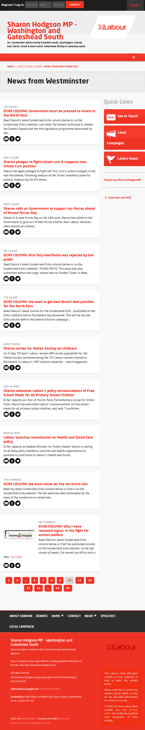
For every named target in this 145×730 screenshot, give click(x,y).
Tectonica (65, 718)
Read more (16, 557)
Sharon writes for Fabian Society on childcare (40, 348)
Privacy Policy (42, 723)
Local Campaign (21, 626)
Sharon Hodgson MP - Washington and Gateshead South (42, 30)
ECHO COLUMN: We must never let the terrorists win (46, 484)
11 (80, 580)
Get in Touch (127, 116)
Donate (42, 616)
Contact (74, 616)
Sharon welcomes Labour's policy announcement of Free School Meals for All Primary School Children (49, 393)
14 (38, 588)
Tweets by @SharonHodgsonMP (122, 179)
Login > (135, 5)
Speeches (108, 616)
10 (69, 580)
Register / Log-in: (12, 5)
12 (90, 580)
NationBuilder (29, 718)
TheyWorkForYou (50, 689)
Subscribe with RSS (119, 197)
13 (28, 588)
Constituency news (29, 66)
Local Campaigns (116, 137)
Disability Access (21, 723)
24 (57, 588)
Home (56, 616)
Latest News (127, 158)
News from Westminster (60, 66)
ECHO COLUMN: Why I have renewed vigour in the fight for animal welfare (64, 530)
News (11, 66)
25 (68, 588)
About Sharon (20, 616)
